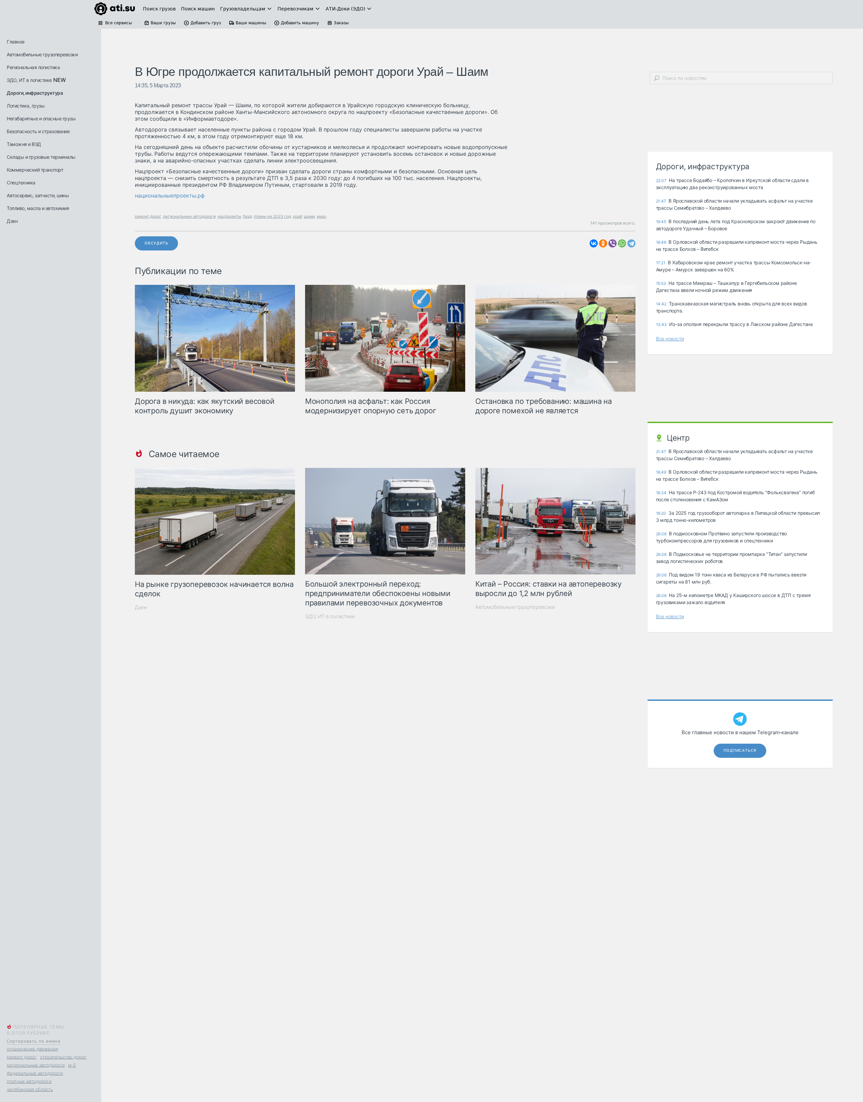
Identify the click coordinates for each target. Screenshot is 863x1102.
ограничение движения (32, 1048)
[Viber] (612, 243)
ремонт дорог (22, 1057)
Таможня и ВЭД (24, 144)
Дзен (12, 221)
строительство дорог (63, 1057)
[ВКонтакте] (594, 243)
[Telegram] (631, 243)
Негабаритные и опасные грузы (41, 118)
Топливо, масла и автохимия (38, 208)
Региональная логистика (33, 67)
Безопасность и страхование (38, 131)
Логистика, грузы (25, 106)
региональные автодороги (36, 1065)
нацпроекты (229, 216)
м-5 (72, 1065)
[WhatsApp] (622, 243)
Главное (16, 41)
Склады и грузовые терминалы (41, 157)
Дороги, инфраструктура (35, 93)
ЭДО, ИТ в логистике (29, 80)
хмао (321, 216)
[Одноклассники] (603, 243)
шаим (309, 216)
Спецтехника (21, 182)
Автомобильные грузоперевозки (42, 54)
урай (297, 216)
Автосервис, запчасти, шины (38, 195)
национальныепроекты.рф (170, 195)
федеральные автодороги (35, 1073)
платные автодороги (29, 1081)
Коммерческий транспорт (35, 170)
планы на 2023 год (272, 216)
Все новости (670, 338)
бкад (247, 216)
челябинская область (30, 1089)
